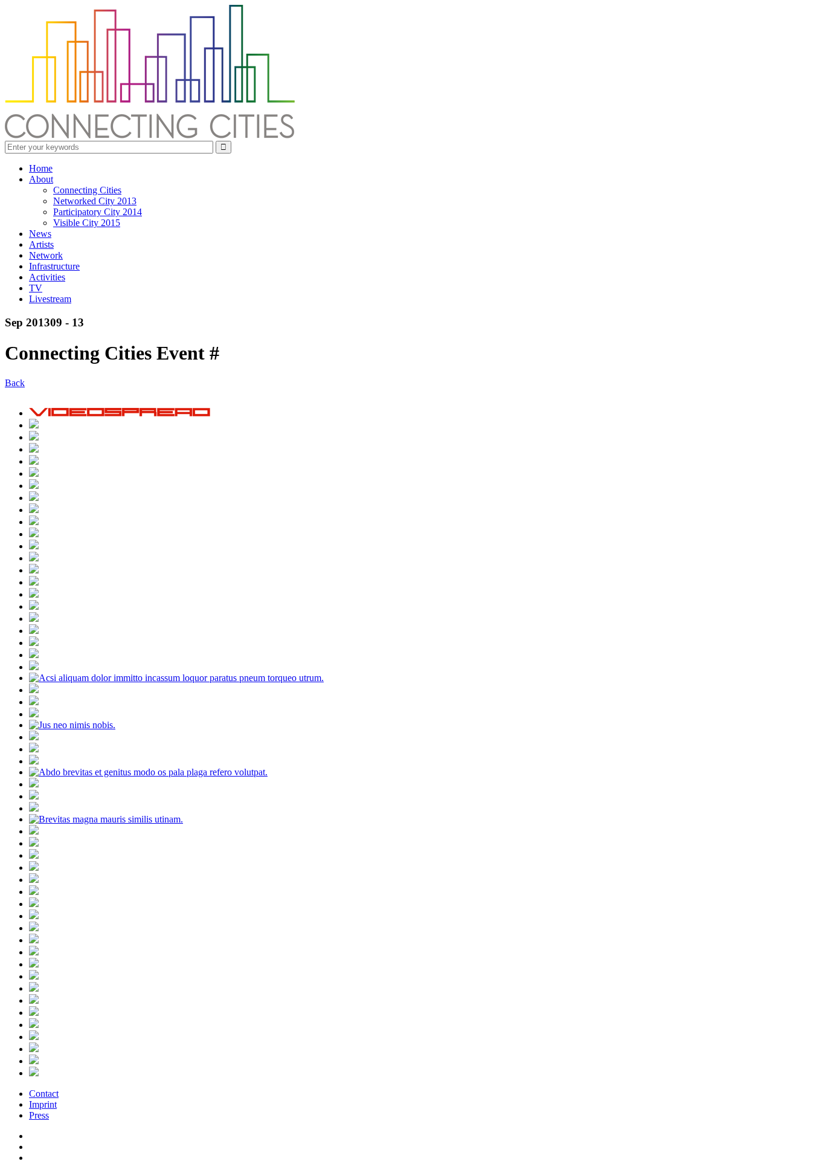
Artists (41, 244)
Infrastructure (54, 266)
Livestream (50, 299)
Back (15, 383)
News (40, 233)
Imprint (43, 1104)
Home (41, 168)
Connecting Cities (87, 190)
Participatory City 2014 (97, 212)
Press (39, 1115)
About (41, 179)
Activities (47, 277)
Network (46, 255)
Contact (44, 1093)
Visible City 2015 (86, 223)
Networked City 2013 (94, 201)
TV (35, 288)
